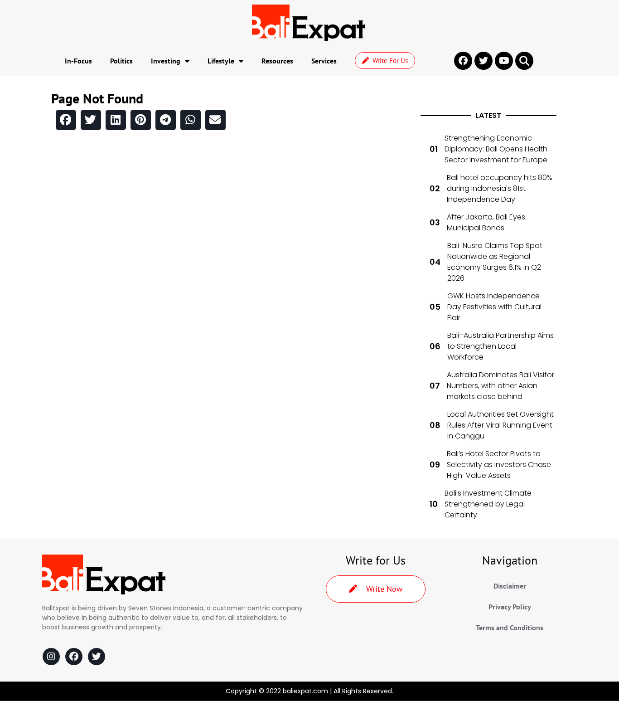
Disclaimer (509, 585)
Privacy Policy (509, 606)
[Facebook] (74, 656)
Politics (121, 60)
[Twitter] (96, 656)
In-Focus (78, 60)
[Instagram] (51, 656)
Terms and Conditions (509, 627)
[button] (524, 61)
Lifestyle (221, 60)
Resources (277, 60)
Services (324, 60)
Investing (165, 60)
